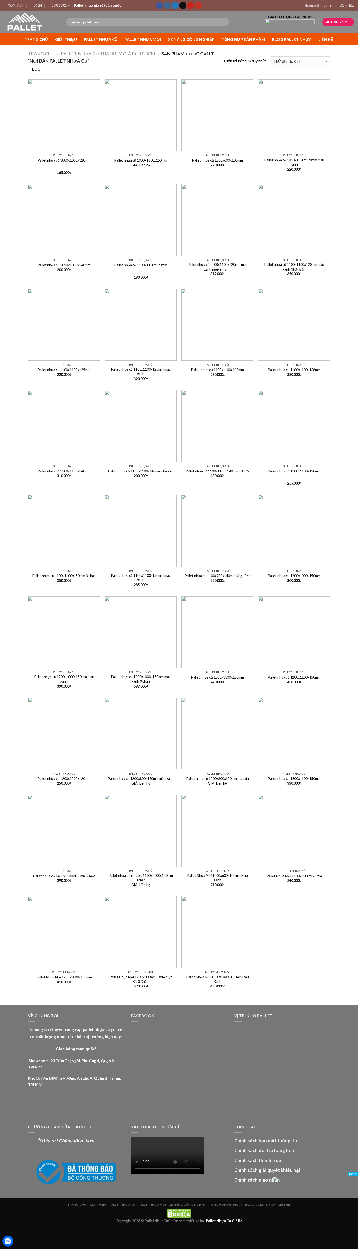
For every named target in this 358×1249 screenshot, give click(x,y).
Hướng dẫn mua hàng (319, 5)
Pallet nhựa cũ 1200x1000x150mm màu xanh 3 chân (141, 679)
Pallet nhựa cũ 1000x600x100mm (217, 160)
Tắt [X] (353, 1173)
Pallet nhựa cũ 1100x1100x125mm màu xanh (141, 371)
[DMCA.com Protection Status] (179, 1213)
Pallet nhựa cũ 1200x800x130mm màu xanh (141, 779)
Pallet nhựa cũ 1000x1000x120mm (64, 160)
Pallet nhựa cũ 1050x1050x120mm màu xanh (294, 162)
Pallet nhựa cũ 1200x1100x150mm (294, 677)
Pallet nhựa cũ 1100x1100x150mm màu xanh (141, 577)
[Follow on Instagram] (167, 5)
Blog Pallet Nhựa (291, 39)
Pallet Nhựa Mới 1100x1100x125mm (294, 876)
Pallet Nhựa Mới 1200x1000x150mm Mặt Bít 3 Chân (140, 979)
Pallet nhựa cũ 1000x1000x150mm (140, 160)
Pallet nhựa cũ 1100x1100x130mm (217, 370)
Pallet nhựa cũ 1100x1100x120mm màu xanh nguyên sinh (217, 266)
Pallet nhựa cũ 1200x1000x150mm (294, 576)
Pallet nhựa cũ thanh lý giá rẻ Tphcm (108, 53)
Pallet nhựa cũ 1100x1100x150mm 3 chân (64, 576)
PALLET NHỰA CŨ (101, 39)
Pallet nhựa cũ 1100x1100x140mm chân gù (140, 471)
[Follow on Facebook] (159, 5)
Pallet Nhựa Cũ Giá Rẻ (224, 1221)
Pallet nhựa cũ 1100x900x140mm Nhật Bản (217, 576)
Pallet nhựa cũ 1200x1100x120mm (217, 677)
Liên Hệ (325, 39)
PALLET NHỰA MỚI (142, 39)
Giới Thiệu (66, 39)
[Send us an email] (182, 5)
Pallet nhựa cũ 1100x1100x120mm (140, 265)
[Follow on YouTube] (198, 5)
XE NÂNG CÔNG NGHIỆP (191, 39)
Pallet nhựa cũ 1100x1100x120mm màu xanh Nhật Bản (294, 266)
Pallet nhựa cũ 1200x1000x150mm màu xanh (64, 679)
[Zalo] (7, 1241)
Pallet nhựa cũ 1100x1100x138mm (294, 370)
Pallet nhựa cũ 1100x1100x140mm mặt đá (217, 471)
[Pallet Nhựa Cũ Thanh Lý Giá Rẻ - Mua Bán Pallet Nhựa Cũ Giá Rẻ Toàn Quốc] (31, 22)
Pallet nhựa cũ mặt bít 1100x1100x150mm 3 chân (140, 877)
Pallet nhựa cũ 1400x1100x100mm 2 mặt (64, 876)
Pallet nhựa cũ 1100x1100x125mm (64, 370)
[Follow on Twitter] (175, 5)
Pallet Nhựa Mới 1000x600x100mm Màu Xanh (217, 877)
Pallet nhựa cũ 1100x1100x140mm (64, 471)
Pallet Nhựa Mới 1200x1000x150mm (64, 977)
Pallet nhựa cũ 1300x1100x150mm (294, 779)
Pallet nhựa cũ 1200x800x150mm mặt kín (217, 779)
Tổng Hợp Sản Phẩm (243, 39)
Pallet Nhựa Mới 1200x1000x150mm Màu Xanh (217, 979)
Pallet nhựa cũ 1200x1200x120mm (64, 779)
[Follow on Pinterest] (190, 5)
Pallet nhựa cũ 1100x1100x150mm (294, 471)
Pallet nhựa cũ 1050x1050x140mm (64, 265)
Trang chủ (36, 39)
